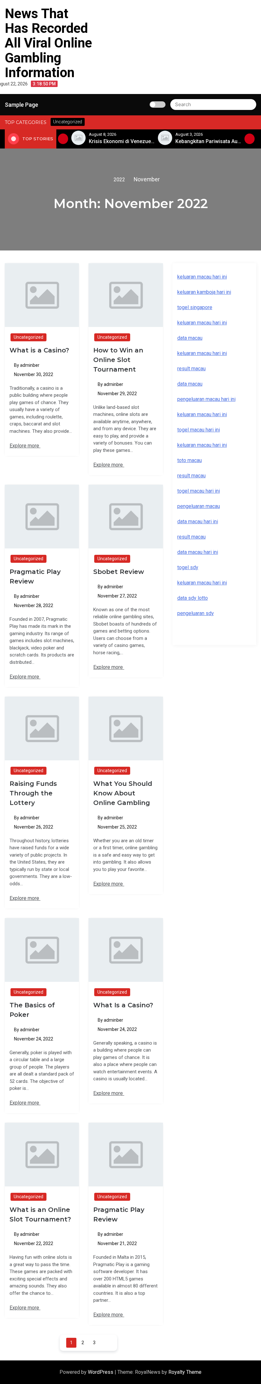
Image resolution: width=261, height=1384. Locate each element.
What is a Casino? (39, 350)
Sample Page (21, 104)
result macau (191, 476)
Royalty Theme (184, 1372)
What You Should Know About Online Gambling (122, 793)
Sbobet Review (118, 572)
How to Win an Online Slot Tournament (118, 359)
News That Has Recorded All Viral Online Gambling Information (48, 43)
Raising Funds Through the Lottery (33, 793)
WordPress (101, 1372)
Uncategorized (28, 337)
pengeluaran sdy (195, 613)
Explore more (25, 446)
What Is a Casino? (123, 1005)
